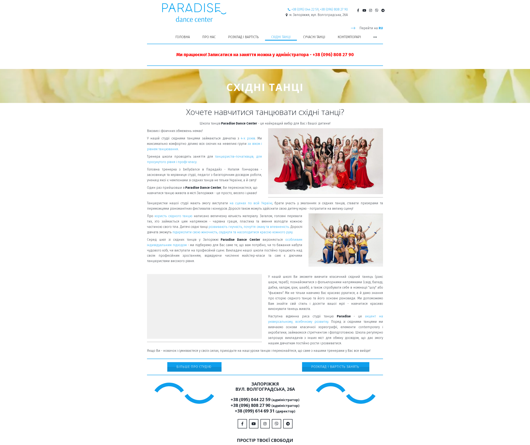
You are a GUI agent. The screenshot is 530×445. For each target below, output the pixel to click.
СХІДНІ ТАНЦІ (281, 37)
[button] (375, 37)
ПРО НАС (209, 37)
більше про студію (194, 367)
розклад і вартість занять (335, 367)
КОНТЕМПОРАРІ (349, 37)
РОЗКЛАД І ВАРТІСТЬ (243, 37)
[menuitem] (182, 37)
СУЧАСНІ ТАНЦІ (314, 37)
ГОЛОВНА (182, 37)
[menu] (265, 37)
